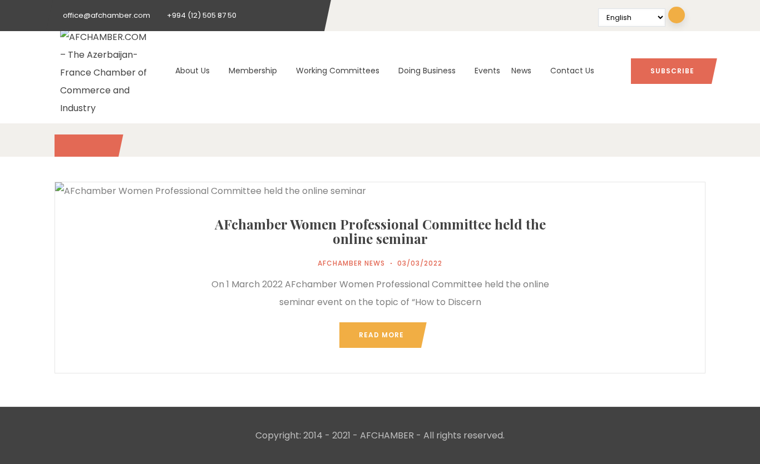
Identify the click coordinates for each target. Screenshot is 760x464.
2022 (86, 145)
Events (487, 70)
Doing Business (427, 70)
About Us (192, 70)
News (521, 70)
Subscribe (672, 71)
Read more (381, 335)
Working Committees (337, 70)
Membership (253, 70)
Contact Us (572, 70)
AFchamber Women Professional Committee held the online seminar (380, 231)
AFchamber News (351, 263)
